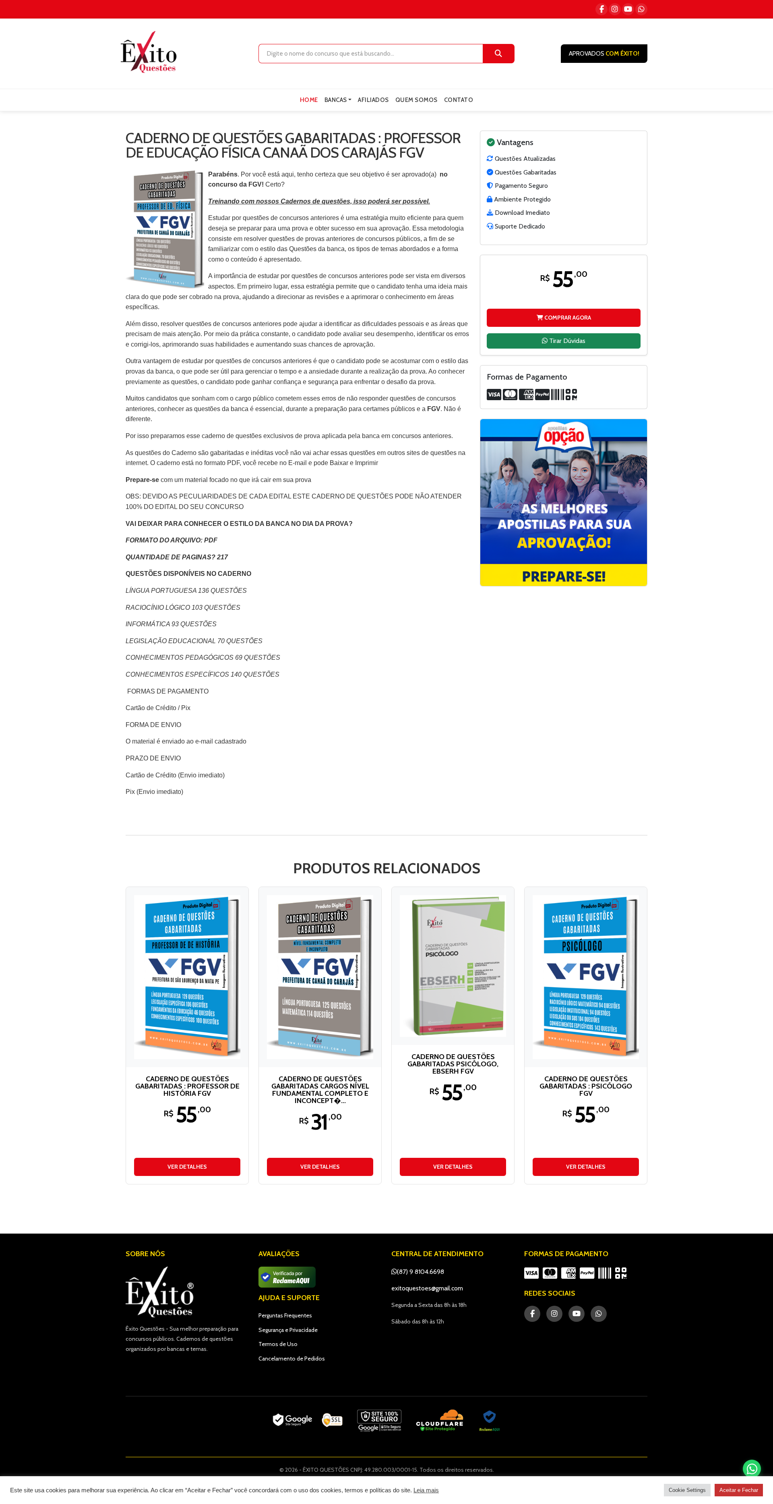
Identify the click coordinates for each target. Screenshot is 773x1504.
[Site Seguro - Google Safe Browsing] (307, 1420)
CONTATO (458, 100)
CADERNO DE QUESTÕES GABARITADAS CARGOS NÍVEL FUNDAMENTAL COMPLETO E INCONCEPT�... (320, 1089)
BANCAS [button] (335, 100)
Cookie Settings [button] (687, 1490)
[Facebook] (601, 9)
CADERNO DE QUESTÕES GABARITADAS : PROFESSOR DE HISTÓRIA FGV (187, 1086)
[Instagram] (615, 9)
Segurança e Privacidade (288, 1330)
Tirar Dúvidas (566, 340)
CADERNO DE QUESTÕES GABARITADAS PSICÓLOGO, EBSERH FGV (452, 1064)
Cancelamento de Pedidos (291, 1358)
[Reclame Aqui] (489, 1420)
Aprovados (604, 53)
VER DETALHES (187, 1166)
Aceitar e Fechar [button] (738, 1490)
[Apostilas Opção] (563, 502)
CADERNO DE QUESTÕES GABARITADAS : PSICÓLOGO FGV (585, 1086)
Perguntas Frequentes (285, 1315)
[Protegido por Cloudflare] (440, 1420)
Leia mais (426, 1490)
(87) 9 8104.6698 (420, 1271)
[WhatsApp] (641, 9)
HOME (309, 100)
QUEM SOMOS (416, 100)
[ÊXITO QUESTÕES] (150, 52)
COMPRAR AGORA (567, 317)
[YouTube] (628, 9)
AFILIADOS (373, 100)
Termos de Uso (278, 1344)
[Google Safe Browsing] (379, 1420)
